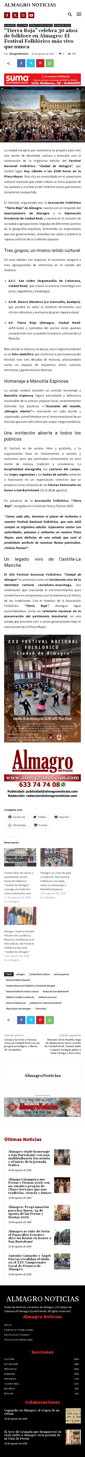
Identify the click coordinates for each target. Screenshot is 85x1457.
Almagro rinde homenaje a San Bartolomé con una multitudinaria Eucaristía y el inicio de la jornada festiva (29, 1158)
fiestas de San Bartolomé (55, 991)
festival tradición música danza (22, 991)
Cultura (22, 25)
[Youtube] (31, 15)
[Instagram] (23, 15)
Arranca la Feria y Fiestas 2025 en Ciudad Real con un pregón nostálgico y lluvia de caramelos (22, 1044)
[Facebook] (7, 15)
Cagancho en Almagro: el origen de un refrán (31, 1412)
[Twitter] (15, 15)
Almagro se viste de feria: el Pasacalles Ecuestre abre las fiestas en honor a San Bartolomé (29, 1237)
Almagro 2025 (62, 25)
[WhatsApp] (50, 63)
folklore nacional (47, 997)
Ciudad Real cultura (39, 974)
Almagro (10, 25)
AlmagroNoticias (18, 53)
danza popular (61, 974)
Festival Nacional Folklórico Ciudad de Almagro (30, 985)
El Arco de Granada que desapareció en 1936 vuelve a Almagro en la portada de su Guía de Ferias (32, 1435)
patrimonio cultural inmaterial (45, 1002)
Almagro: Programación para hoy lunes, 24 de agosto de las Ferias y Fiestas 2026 (28, 1212)
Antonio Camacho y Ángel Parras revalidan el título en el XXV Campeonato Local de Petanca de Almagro (29, 1262)
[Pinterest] (40, 63)
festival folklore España (18, 979)
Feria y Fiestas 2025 (41, 25)
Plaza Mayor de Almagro (18, 1008)
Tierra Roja (40, 1008)
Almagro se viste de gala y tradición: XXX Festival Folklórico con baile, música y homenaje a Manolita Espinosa (55, 881)
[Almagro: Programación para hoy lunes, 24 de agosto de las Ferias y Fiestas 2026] (62, 1213)
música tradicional (15, 1002)
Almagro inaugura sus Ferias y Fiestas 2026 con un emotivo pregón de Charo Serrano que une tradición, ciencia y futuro (29, 1186)
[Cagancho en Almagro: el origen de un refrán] (73, 1415)
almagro (20, 974)
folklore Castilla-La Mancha (20, 997)
